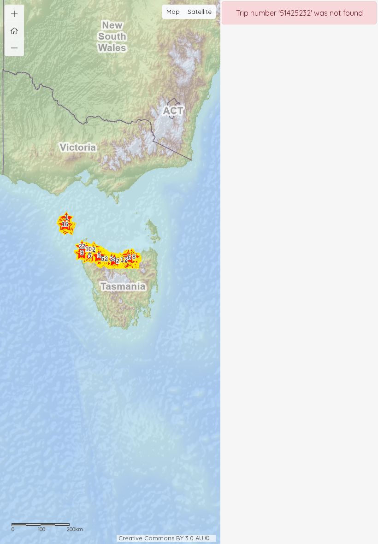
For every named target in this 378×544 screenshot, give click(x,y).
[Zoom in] (14, 13)
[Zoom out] (14, 47)
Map (173, 11)
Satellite (200, 11)
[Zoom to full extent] (14, 30)
